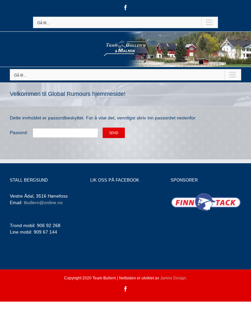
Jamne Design (173, 278)
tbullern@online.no (43, 202)
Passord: (19, 132)
